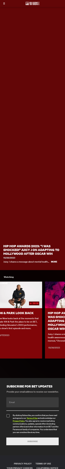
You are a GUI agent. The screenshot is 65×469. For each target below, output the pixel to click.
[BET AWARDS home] (32, 4)
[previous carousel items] (4, 301)
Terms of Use (32, 418)
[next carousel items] (60, 301)
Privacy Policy (18, 421)
